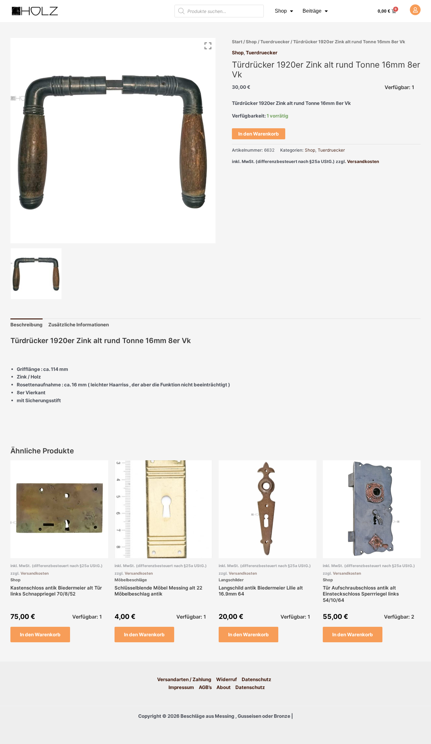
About (223, 687)
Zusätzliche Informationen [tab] (78, 325)
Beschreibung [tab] (26, 325)
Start (237, 41)
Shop (281, 11)
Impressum (181, 687)
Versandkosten (363, 161)
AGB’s (205, 687)
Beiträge (312, 11)
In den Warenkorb (258, 134)
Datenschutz (256, 679)
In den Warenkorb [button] (40, 635)
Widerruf (226, 679)
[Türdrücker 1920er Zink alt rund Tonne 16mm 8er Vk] (36, 273)
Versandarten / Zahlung (184, 679)
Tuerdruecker (275, 41)
